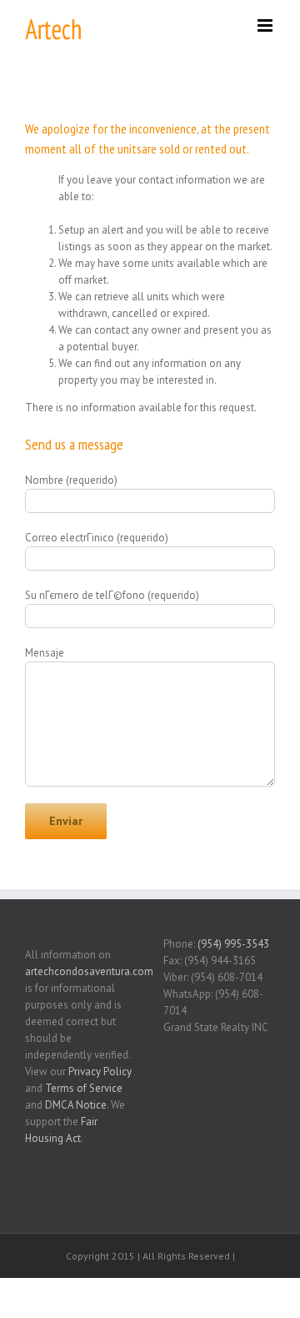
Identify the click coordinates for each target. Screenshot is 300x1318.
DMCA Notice (76, 1105)
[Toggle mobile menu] (266, 25)
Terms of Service (83, 1088)
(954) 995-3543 (233, 944)
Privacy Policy (100, 1071)
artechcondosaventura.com (89, 971)
